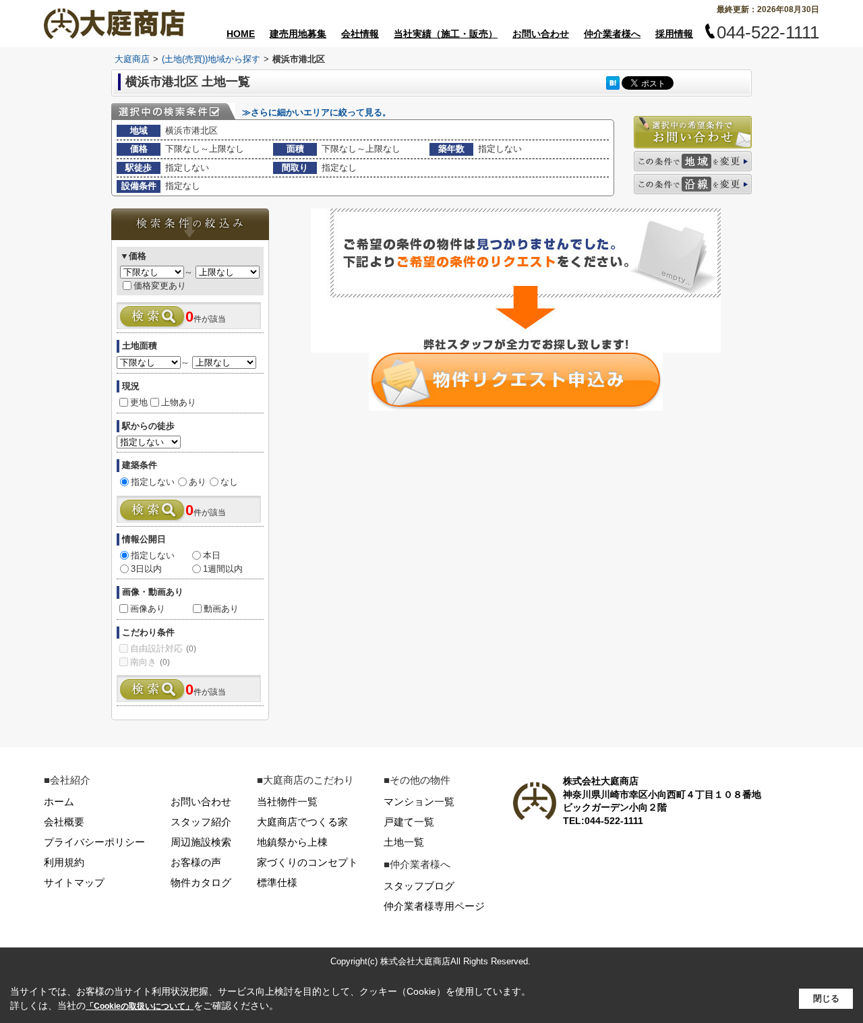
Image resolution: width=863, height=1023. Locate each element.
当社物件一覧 (287, 801)
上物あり (178, 402)
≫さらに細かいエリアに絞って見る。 (316, 112)
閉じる (826, 998)
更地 (139, 402)
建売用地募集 (298, 33)
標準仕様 (277, 882)
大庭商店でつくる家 (302, 821)
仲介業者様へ (612, 33)
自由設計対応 (163, 648)
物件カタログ (201, 882)
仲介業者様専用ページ (434, 906)
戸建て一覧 (409, 821)
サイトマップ (74, 882)
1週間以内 (223, 569)
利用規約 (64, 862)
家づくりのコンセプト (307, 862)
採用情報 (674, 33)
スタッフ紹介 (201, 821)
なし (229, 482)
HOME (241, 33)
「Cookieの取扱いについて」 (140, 1006)
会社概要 (64, 821)
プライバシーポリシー (94, 842)
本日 (211, 555)
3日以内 (146, 569)
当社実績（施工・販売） (446, 33)
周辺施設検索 (201, 842)
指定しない (153, 482)
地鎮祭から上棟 (292, 842)
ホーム (59, 801)
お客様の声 (196, 862)
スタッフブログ (419, 886)
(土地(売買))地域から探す (211, 59)
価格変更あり (159, 286)
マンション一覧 (419, 801)
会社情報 (360, 33)
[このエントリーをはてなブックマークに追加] (613, 83)
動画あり (221, 609)
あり (197, 482)
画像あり (147, 609)
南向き (150, 662)
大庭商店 (132, 59)
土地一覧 (404, 842)
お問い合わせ (540, 33)
